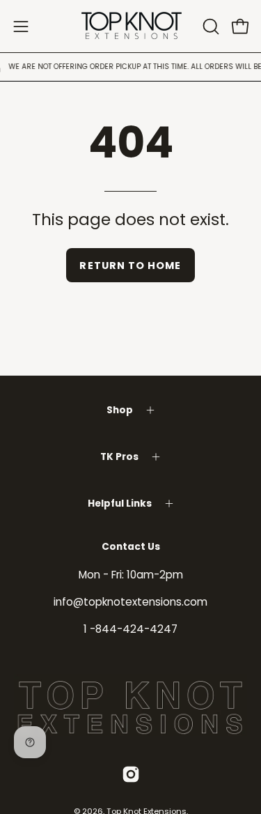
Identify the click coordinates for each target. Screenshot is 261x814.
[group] (130, 67)
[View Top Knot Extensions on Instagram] (130, 774)
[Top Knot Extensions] (131, 26)
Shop (119, 410)
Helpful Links (120, 503)
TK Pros (119, 456)
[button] (209, 26)
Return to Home (130, 265)
